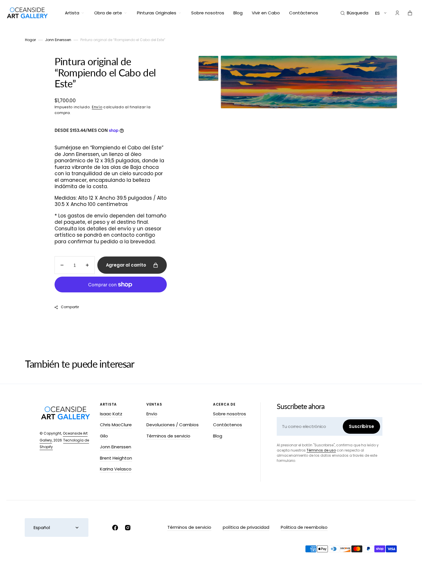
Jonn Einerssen (58, 39)
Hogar (30, 39)
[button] (354, 13)
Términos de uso (321, 450)
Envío (97, 107)
